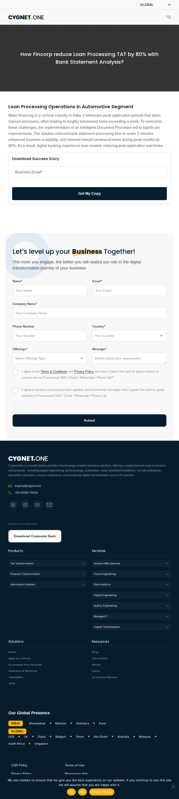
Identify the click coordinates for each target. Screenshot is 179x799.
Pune (102, 723)
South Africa (16, 743)
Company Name (24, 304)
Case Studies (100, 658)
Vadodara (82, 723)
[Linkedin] (13, 504)
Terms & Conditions (54, 371)
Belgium (60, 736)
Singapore (41, 743)
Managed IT (101, 616)
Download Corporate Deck (35, 536)
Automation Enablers (22, 584)
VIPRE (12, 683)
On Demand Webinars (104, 677)
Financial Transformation (25, 574)
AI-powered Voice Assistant (25, 664)
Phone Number (23, 326)
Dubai (42, 736)
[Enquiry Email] (49, 504)
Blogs (95, 652)
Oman (80, 736)
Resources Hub (76, 773)
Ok (71, 792)
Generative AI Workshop (22, 671)
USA (11, 736)
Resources (100, 642)
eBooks (96, 664)
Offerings (19, 349)
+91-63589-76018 (26, 492)
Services (99, 551)
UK (26, 736)
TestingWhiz (15, 677)
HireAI (12, 652)
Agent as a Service (19, 658)
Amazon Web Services (107, 563)
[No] (173, 786)
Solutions (16, 642)
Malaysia (145, 736)
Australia (123, 736)
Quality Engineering (105, 605)
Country (98, 326)
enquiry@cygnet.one (28, 486)
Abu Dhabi (101, 736)
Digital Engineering (105, 595)
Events (96, 671)
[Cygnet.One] (26, 17)
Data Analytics (102, 584)
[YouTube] (37, 504)
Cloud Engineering (105, 574)
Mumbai (60, 723)
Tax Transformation (22, 563)
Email (96, 281)
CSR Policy (19, 765)
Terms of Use (74, 765)
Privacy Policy (84, 371)
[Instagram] (25, 504)
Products (15, 551)
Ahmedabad (37, 723)
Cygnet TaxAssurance (107, 626)
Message (98, 349)
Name (17, 281)
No (82, 792)
